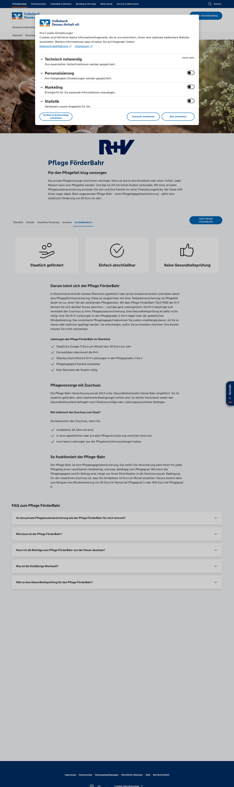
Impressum (82, 46)
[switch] (191, 73)
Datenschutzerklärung (54, 46)
